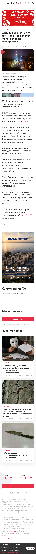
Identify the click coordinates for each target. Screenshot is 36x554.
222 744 (7, 475)
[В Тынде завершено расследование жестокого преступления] (32, 460)
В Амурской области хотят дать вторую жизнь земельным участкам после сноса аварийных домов (17, 412)
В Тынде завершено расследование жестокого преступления (15, 455)
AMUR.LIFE (26, 215)
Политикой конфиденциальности (10, 552)
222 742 (24, 475)
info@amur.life (7, 478)
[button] (26, 492)
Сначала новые (7, 294)
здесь (25, 121)
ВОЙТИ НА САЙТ (17, 486)
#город (7, 224)
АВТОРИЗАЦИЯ (18, 319)
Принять (30, 548)
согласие (3, 546)
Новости (5, 29)
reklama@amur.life (26, 478)
